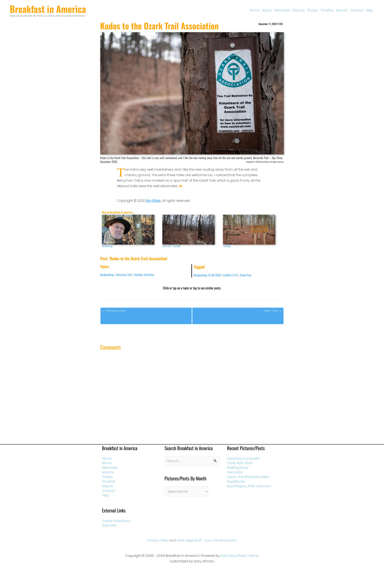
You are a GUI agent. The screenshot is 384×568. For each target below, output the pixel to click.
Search (341, 10)
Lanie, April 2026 (239, 463)
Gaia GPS (109, 525)
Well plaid (234, 472)
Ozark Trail (245, 275)
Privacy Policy (157, 540)
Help (369, 10)
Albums (298, 10)
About (267, 10)
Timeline (326, 10)
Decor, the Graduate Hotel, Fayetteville (248, 479)
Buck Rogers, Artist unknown (249, 486)
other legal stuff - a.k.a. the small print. (207, 540)
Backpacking (107, 274)
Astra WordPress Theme (239, 555)
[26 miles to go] (130, 230)
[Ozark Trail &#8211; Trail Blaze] (191, 230)
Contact (356, 10)
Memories (282, 10)
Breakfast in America (48, 8)
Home (254, 10)
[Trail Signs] (251, 230)
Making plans (237, 467)
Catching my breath (243, 458)
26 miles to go (107, 246)
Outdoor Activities (144, 274)
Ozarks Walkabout (116, 520)
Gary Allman (153, 200)
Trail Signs (227, 246)
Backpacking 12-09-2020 (207, 275)
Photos (312, 10)
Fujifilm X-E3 (230, 275)
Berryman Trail (124, 274)
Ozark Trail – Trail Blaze (171, 246)
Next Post (273, 310)
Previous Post (113, 310)
